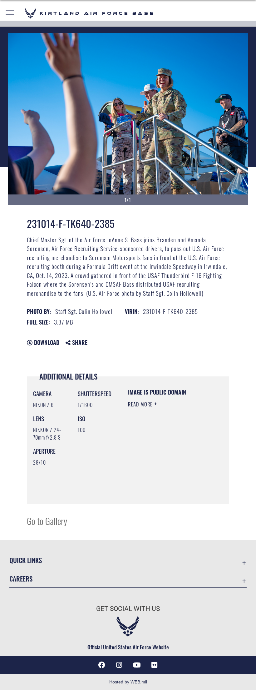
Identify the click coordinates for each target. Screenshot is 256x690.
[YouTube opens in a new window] (136, 665)
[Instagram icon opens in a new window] (119, 665)
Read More (141, 404)
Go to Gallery (47, 520)
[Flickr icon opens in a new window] (154, 665)
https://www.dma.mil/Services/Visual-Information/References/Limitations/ (166, 483)
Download (45, 342)
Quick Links (25, 560)
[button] (10, 13)
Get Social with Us (128, 608)
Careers (20, 578)
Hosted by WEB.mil (128, 681)
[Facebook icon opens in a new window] (101, 665)
